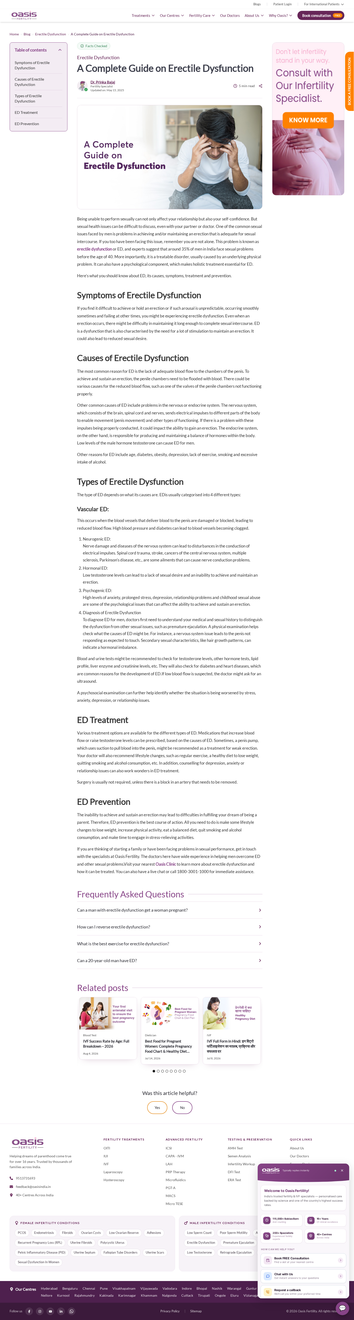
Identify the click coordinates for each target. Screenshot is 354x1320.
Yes (157, 1107)
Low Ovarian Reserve (124, 1233)
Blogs (257, 4)
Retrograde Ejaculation (236, 1252)
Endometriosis (44, 1233)
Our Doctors (230, 15)
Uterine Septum (84, 1252)
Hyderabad (49, 1288)
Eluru (234, 1295)
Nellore (46, 1295)
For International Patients (322, 4)
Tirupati (204, 1295)
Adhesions (154, 1233)
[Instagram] (40, 1311)
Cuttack (187, 1295)
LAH (169, 1164)
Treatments (141, 15)
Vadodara (170, 1288)
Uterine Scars (155, 1252)
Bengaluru (70, 1288)
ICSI (169, 1148)
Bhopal (202, 1288)
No (182, 1107)
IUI (106, 1156)
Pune (104, 1288)
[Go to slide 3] (162, 1071)
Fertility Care (199, 15)
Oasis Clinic (166, 864)
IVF (106, 1164)
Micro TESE (174, 1204)
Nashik (217, 1288)
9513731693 (25, 1178)
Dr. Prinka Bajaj (103, 82)
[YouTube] (50, 1311)
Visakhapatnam (124, 1288)
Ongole (220, 1295)
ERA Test (234, 1180)
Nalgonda (169, 1295)
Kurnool (63, 1295)
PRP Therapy (175, 1172)
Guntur (251, 1288)
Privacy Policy (170, 1311)
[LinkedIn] (61, 1311)
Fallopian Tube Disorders (121, 1252)
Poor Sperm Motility (234, 1233)
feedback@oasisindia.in (33, 1187)
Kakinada (106, 1295)
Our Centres (170, 15)
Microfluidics (176, 1180)
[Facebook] (29, 1311)
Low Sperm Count (199, 1233)
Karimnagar (127, 1295)
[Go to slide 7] (179, 1071)
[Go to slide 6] (175, 1071)
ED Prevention (27, 123)
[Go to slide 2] (158, 1071)
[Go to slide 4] (166, 1071)
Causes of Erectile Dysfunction (29, 82)
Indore (187, 1288)
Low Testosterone (199, 1252)
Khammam (149, 1295)
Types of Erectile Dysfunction (28, 98)
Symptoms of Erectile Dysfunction (32, 65)
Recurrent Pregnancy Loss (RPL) (40, 1242)
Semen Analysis (239, 1156)
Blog (27, 34)
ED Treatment (26, 112)
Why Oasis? (278, 15)
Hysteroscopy (114, 1180)
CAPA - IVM (175, 1156)
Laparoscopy (113, 1172)
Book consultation (321, 15)
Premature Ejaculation (238, 1242)
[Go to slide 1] (153, 1071)
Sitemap (196, 1311)
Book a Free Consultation (349, 81)
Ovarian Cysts (91, 1233)
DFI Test (234, 1172)
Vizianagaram (253, 1295)
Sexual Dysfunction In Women (38, 1262)
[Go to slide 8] (184, 1071)
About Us (252, 15)
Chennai (89, 1288)
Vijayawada (149, 1288)
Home (14, 34)
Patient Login (282, 4)
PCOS (22, 1233)
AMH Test (235, 1148)
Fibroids (67, 1233)
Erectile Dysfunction (50, 34)
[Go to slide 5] (171, 1071)
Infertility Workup (241, 1164)
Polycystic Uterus (112, 1242)
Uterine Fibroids (81, 1242)
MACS (170, 1196)
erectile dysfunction (94, 248)
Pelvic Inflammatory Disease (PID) (42, 1252)
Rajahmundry (84, 1295)
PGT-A (171, 1188)
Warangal (234, 1288)
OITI (107, 1148)
